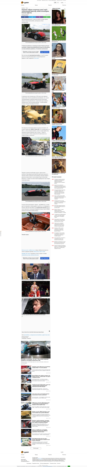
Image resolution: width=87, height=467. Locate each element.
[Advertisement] (36, 65)
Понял (69, 466)
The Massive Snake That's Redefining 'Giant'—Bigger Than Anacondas (58, 157)
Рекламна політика (60, 0)
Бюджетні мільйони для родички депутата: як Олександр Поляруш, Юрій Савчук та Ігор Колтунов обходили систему (60, 247)
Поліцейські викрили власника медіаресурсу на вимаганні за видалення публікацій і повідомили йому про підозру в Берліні (59, 181)
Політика (64, 5)
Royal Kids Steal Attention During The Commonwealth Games (58, 107)
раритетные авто (46, 334)
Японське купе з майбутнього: (28, 250)
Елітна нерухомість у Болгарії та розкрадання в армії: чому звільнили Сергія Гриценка (59, 238)
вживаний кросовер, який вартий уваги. (30, 255)
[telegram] (62, 2)
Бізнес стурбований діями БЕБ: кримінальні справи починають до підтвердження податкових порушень (60, 197)
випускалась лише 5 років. (39, 251)
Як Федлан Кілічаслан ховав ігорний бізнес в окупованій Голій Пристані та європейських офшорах (59, 202)
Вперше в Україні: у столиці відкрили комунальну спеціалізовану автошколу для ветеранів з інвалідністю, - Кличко (60, 211)
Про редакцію (39, 0)
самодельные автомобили (36, 334)
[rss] (61, 2)
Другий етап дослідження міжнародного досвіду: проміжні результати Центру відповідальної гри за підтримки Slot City (60, 186)
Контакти (64, 0)
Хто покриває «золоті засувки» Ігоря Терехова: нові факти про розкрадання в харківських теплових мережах (59, 234)
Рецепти (50, 5)
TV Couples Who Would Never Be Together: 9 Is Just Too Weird (58, 124)
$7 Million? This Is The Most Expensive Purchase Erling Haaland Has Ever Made (59, 141)
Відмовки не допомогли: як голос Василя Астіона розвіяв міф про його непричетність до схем (60, 242)
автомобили (26, 334)
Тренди (36, 5)
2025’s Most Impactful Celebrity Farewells (57, 58)
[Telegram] (32, 17)
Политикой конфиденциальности (47, 466)
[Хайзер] (25, 2)
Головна (22, 5)
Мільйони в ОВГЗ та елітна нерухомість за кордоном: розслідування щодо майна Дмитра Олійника (59, 229)
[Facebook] (24, 17)
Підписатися (46, 258)
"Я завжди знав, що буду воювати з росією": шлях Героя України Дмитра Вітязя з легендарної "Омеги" (60, 216)
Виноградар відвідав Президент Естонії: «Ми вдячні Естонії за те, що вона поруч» (59, 206)
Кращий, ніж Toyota (26, 253)
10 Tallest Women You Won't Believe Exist (58, 91)
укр (55, 2)
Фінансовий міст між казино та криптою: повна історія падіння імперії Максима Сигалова (59, 220)
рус (58, 2)
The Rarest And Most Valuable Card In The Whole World (58, 74)
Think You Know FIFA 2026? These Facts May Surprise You (59, 41)
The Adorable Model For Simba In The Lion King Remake (58, 174)
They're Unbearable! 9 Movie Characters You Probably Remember (59, 25)
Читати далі (35, 448)
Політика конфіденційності (52, 0)
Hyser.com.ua (39, 458)
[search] (65, 2)
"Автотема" (36, 58)
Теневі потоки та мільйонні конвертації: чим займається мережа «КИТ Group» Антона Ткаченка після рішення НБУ (59, 225)
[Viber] (39, 17)
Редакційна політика (45, 0)
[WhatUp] (47, 17)
